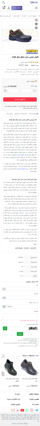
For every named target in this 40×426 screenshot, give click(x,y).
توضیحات (32, 113)
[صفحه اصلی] (39, 16)
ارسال (20, 334)
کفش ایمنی (16, 16)
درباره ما (17, 394)
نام (37, 285)
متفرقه (33, 65)
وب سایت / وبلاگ (33, 303)
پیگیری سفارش (15, 404)
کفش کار (24, 16)
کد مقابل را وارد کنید (32, 324)
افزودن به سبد (19, 99)
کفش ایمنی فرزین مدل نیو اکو (29, 379)
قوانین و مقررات (34, 399)
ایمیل (35, 294)
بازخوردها (10, 113)
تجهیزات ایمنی (32, 16)
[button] (37, 374)
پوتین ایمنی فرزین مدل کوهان (12, 379)
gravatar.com (16, 343)
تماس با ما (35, 404)
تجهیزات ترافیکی (34, 394)
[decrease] (35, 91)
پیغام (35, 311)
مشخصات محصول (21, 113)
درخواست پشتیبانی (17, 8)
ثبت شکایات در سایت (13, 399)
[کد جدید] (5, 328)
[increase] (5, 91)
